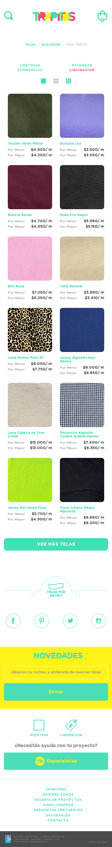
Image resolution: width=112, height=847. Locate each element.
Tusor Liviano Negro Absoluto (77, 509)
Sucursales (58, 815)
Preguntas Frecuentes (58, 810)
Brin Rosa (16, 286)
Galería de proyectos (58, 799)
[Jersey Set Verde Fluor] (30, 490)
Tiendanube (98, 842)
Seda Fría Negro (74, 214)
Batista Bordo (20, 214)
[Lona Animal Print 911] (30, 340)
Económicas (30, 70)
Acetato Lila (70, 143)
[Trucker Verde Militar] (30, 126)
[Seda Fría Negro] (82, 197)
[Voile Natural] (82, 269)
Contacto (58, 820)
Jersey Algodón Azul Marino (78, 359)
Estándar (82, 65)
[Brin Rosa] (30, 269)
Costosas (30, 65)
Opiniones (56, 789)
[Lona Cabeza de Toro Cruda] (30, 417)
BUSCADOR (51, 44)
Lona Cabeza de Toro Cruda (26, 434)
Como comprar (58, 805)
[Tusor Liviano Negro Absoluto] (82, 492)
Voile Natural (71, 286)
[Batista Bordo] (30, 197)
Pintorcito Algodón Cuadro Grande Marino (79, 434)
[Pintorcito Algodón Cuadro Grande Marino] (82, 417)
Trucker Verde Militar (25, 143)
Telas (30, 44)
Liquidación (82, 70)
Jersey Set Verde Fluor (27, 507)
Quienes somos (58, 794)
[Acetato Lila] (82, 126)
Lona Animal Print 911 (26, 357)
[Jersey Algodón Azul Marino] (82, 342)
